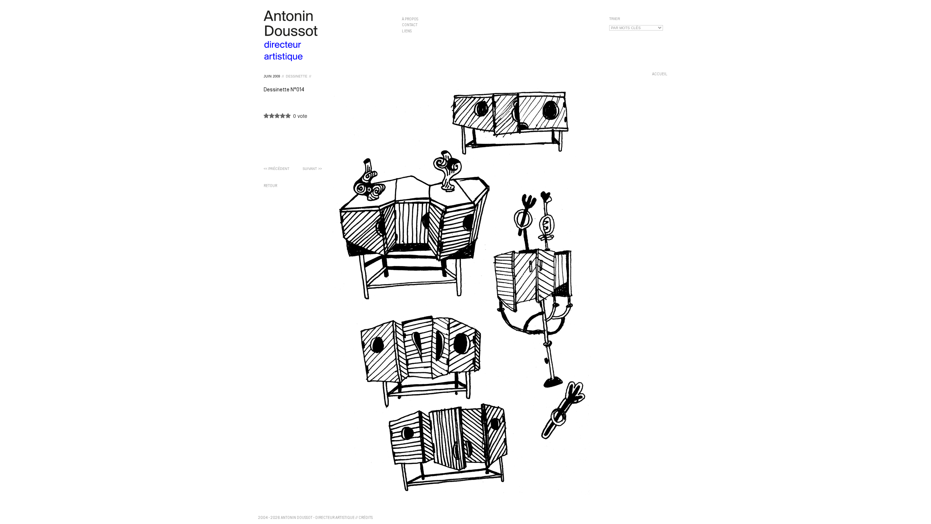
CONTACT (409, 25)
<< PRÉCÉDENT (276, 169)
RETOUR (270, 186)
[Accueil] (327, 36)
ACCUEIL (659, 74)
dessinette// (298, 76)
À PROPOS (410, 19)
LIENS (407, 31)
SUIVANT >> (312, 169)
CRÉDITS (366, 518)
